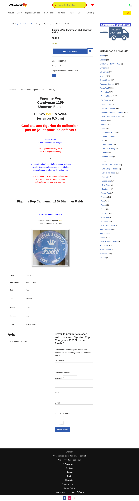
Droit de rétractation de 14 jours (69, 460)
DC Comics (104, 72)
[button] (40, 12)
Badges (103, 60)
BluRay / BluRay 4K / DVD (110, 64)
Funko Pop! (24, 24)
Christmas (104, 68)
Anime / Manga (107, 96)
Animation (105, 92)
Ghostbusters (107, 145)
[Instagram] (69, 498)
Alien (104, 128)
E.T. (103, 140)
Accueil (11, 13)
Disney (19, 13)
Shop (16, 24)
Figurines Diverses (107, 84)
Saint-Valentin (105, 249)
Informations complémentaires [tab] (32, 90)
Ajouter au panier (70, 51)
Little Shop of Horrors (110, 169)
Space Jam (106, 181)
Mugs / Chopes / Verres (109, 241)
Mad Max (105, 177)
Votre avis (59, 378)
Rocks (103, 205)
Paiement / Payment (69, 484)
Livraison (69, 452)
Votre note (59, 373)
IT (102, 161)
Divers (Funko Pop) (108, 108)
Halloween (104, 221)
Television (105, 217)
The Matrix (106, 185)
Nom (57, 392)
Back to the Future (109, 132)
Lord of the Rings (108, 173)
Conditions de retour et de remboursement (69, 456)
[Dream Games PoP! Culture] (18, 5)
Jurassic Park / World (110, 165)
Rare (103, 201)
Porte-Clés (104, 245)
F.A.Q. (69, 476)
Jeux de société (106, 229)
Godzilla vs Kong (108, 149)
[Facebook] (64, 498)
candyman (63, 71)
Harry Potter (48, 13)
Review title (59, 361)
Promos (104, 197)
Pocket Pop (105, 193)
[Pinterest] (74, 498)
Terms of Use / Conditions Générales (69, 492)
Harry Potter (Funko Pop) (110, 116)
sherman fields (73, 71)
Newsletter (69, 480)
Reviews (69, 468)
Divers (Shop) (105, 80)
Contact (70, 472)
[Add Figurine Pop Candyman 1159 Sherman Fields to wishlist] (90, 51)
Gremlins (105, 153)
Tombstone (106, 189)
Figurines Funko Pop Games (112, 112)
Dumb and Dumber (109, 136)
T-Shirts (103, 258)
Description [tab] (12, 90)
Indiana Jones (107, 157)
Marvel (103, 120)
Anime (102, 56)
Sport (103, 209)
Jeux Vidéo (104, 233)
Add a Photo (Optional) (63, 413)
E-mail (57, 403)
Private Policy (69, 488)
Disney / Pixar (106, 104)
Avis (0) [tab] (52, 90)
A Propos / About (69, 464)
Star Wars (104, 213)
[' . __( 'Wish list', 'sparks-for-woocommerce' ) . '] (92, 5)
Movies (33, 24)
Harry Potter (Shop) (107, 225)
